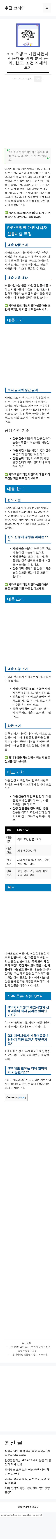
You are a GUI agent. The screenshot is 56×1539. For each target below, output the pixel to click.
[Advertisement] (28, 116)
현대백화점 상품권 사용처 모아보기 (29, 1354)
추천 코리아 (15, 7)
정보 (28, 1343)
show (22, 1097)
